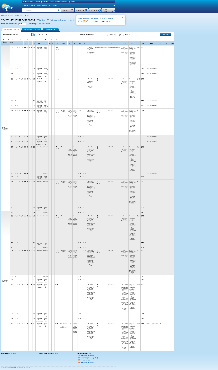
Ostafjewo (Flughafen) (87, 356)
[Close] (122, 18)
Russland (32, 5)
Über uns (45, 1)
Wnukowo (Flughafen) (87, 362)
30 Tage (127, 35)
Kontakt (73, 1)
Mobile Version (28, 1)
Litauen (26, 5)
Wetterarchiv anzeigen (11, 30)
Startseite (37, 1)
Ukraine (38, 5)
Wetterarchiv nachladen (31, 30)
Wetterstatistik (51, 30)
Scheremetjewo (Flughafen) (89, 358)
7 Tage (118, 35)
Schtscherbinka (85, 360)
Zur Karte (42, 20)
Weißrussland (46, 5)
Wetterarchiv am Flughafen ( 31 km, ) (63, 20)
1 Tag (110, 35)
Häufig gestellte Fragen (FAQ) (59, 1)
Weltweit (54, 5)
